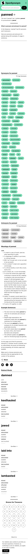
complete (15, 121)
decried (5, 136)
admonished (6, 80)
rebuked (13, 191)
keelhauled (6, 169)
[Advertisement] (14, 57)
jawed (5, 425)
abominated (4, 384)
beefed (16, 95)
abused (3, 405)
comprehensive (7, 124)
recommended (7, 241)
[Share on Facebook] (2, 364)
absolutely (4, 388)
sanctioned (18, 241)
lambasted (6, 177)
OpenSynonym (12, 3)
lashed (14, 177)
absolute (3, 386)
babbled (3, 439)
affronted (3, 485)
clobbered (19, 117)
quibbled (5, 191)
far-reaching (15, 151)
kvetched (14, 173)
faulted (5, 154)
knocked (5, 173)
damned (6, 375)
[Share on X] (7, 364)
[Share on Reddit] (11, 364)
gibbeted (12, 158)
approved (5, 230)
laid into (6, 450)
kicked (14, 169)
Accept (6, 550)
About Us (14, 537)
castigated (13, 110)
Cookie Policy (5, 553)
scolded (12, 203)
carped (5, 110)
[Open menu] (26, 3)
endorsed (5, 233)
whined (5, 217)
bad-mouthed (6, 95)
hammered (15, 165)
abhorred (3, 382)
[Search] (24, 8)
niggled (14, 184)
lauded (13, 237)
